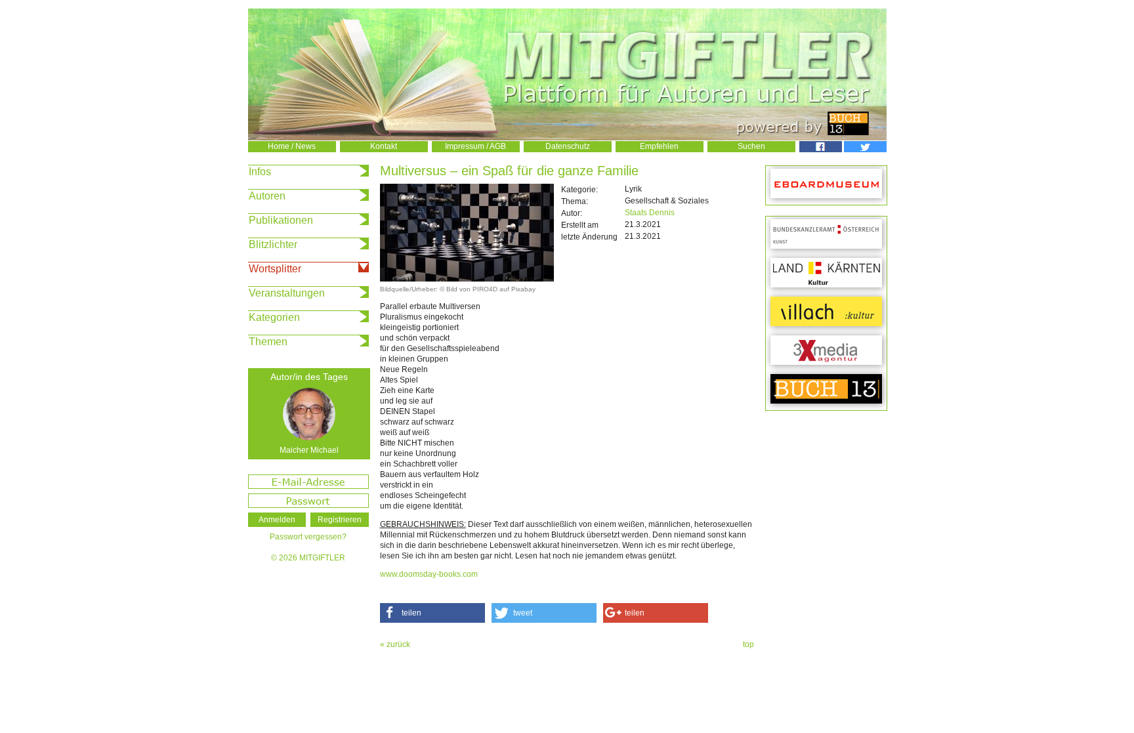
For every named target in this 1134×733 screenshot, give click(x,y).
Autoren (267, 195)
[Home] (567, 137)
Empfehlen (659, 146)
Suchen (751, 146)
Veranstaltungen (287, 293)
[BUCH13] (826, 389)
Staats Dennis (650, 212)
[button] (432, 613)
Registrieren (340, 519)
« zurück (395, 644)
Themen (268, 341)
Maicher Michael (309, 450)
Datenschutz (567, 146)
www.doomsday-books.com (429, 574)
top (748, 644)
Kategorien (274, 317)
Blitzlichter (273, 244)
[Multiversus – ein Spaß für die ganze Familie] (467, 278)
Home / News (292, 146)
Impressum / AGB (475, 146)
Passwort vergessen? (308, 536)
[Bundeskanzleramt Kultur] (826, 235)
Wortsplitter (275, 268)
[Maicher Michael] (309, 414)
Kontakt (383, 146)
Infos (260, 171)
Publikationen (281, 220)
